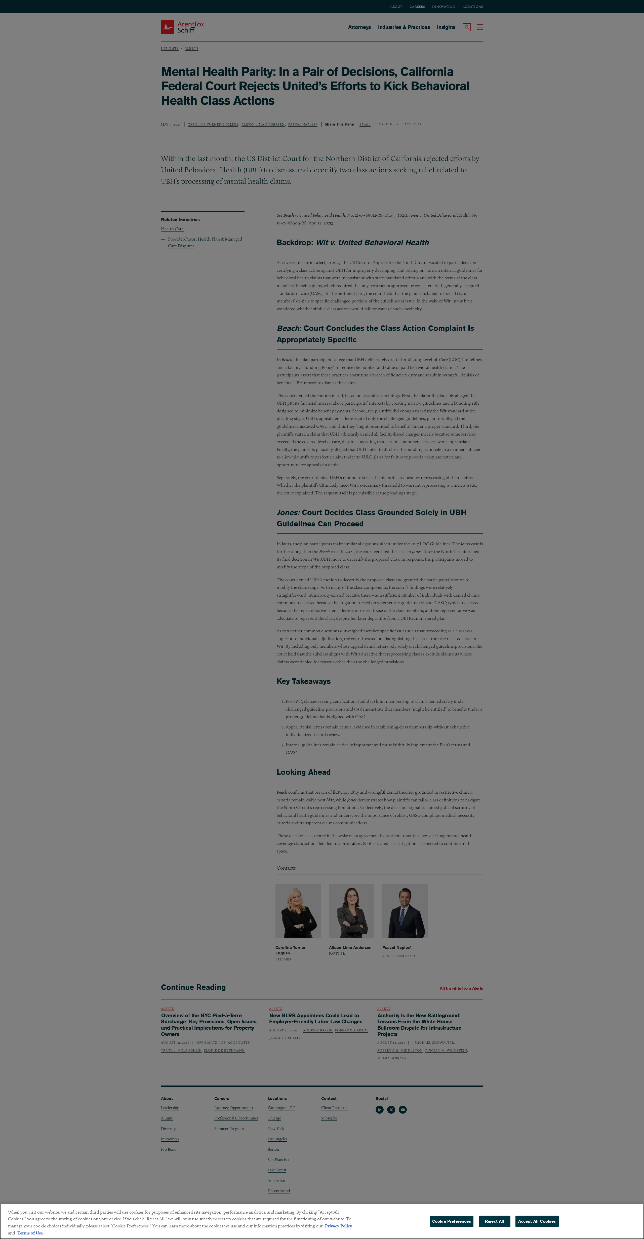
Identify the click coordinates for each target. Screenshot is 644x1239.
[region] (322, 1221)
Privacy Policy (338, 1225)
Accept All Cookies (537, 1221)
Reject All (494, 1221)
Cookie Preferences (451, 1221)
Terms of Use (30, 1232)
